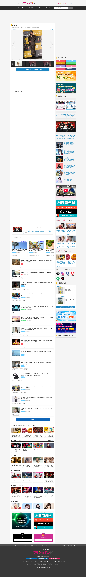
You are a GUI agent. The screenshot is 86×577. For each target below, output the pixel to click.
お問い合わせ (51, 561)
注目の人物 (14, 501)
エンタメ (71, 60)
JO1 (27, 289)
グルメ (32, 545)
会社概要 (24, 561)
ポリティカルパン (15, 369)
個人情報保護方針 (60, 561)
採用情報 (44, 561)
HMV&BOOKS (54, 558)
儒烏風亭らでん (20, 380)
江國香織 (24, 403)
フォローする (23, 540)
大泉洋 (21, 392)
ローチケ (30, 558)
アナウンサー (32, 255)
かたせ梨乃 (23, 289)
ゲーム (14, 312)
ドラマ (60, 66)
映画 (22, 278)
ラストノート (15, 300)
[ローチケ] (70, 3)
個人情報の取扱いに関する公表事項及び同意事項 (35, 564)
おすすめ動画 (15, 470)
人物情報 (17, 10)
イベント (25, 545)
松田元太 (14, 403)
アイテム (63, 545)
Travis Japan (19, 403)
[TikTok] (62, 278)
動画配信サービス (71, 68)
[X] (58, 273)
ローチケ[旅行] (42, 558)
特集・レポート (70, 545)
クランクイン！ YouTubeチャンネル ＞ (68, 196)
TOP (13, 10)
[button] (12, 64)
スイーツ (43, 545)
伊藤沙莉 (25, 392)
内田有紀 (20, 300)
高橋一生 (21, 369)
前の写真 (14, 29)
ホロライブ (14, 380)
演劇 (60, 63)
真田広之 (21, 10)
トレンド (60, 68)
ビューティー (50, 545)
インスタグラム (15, 255)
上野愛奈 (14, 334)
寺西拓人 (24, 300)
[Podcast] (58, 278)
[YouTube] (72, 273)
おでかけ (37, 545)
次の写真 (51, 29)
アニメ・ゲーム (70, 63)
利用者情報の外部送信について (55, 564)
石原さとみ (25, 369)
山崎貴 (19, 278)
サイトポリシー (31, 561)
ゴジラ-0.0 (14, 278)
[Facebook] (67, 273)
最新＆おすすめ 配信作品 (18, 485)
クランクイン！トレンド (17, 545)
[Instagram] (62, 273)
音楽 (71, 66)
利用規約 (39, 561)
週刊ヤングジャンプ (16, 414)
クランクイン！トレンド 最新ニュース (23, 425)
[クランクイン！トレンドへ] (62, 3)
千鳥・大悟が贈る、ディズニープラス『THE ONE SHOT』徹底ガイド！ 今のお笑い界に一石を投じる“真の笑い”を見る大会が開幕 (37, 231)
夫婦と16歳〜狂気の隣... (16, 289)
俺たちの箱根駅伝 (15, 392)
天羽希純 (48, 255)
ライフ (57, 545)
